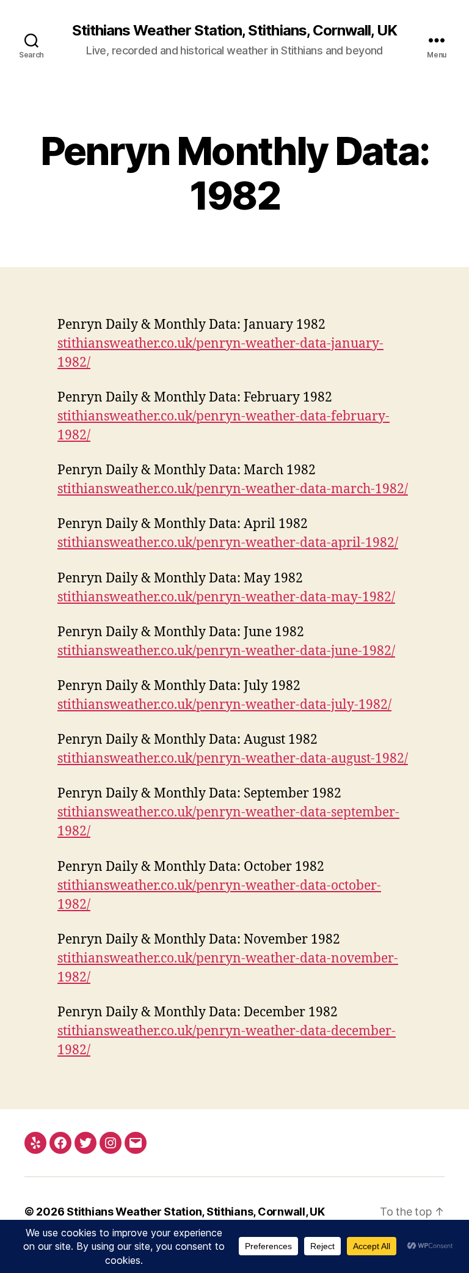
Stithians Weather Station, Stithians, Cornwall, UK (234, 30)
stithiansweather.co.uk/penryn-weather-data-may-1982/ (226, 597)
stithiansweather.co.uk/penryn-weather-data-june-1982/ (226, 651)
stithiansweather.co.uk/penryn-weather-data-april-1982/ (227, 543)
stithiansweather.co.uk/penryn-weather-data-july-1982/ (224, 705)
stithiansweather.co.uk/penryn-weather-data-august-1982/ (232, 758)
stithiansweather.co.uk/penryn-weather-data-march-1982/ (232, 489)
